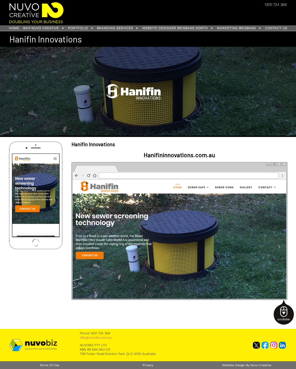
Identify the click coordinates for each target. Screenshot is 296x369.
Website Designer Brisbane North (175, 28)
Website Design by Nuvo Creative (246, 365)
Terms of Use (49, 365)
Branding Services (115, 28)
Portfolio (78, 28)
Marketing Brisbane (236, 28)
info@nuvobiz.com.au (96, 338)
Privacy (148, 365)
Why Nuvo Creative (41, 28)
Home (14, 28)
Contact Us (276, 28)
